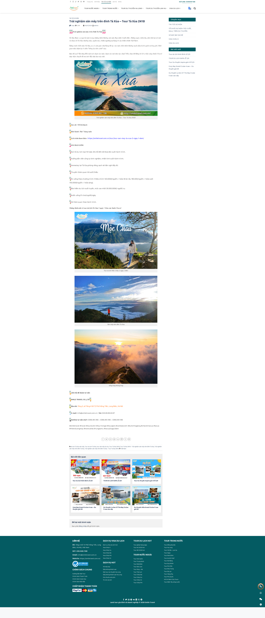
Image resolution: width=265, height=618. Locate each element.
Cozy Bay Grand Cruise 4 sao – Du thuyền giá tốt (181, 67)
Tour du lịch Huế (169, 558)
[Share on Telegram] (129, 439)
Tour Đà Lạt (167, 571)
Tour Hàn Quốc (138, 559)
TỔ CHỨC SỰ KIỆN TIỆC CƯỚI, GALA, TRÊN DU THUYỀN (180, 29)
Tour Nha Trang (169, 569)
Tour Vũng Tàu (168, 574)
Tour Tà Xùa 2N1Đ (114, 446)
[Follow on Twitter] (79, 1)
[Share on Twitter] (106, 439)
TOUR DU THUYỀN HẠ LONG (131, 8)
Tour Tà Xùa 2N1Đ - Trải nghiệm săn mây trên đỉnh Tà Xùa (137, 446)
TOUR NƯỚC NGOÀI (91, 8)
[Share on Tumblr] (125, 439)
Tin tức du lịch (107, 580)
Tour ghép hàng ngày (140, 545)
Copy (73, 25)
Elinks (120, 1)
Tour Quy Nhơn (168, 563)
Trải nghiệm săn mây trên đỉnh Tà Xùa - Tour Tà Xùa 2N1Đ (102, 448)
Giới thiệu (97, 1)
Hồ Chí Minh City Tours (171, 579)
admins (96, 25)
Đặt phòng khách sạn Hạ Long (112, 574)
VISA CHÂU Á (174, 39)
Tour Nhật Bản (138, 564)
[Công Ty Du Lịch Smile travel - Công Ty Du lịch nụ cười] (75, 8)
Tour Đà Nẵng (168, 561)
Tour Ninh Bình (168, 555)
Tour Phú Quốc (168, 576)
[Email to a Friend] (110, 439)
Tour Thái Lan (138, 572)
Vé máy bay (106, 566)
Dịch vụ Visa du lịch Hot (110, 545)
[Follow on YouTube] (84, 1)
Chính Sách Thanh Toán (79, 576)
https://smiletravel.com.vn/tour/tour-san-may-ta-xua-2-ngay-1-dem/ (116, 138)
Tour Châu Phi (138, 582)
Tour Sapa (167, 553)
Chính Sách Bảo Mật (78, 581)
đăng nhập (83, 526)
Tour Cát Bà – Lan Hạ (170, 550)
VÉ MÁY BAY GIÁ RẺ (176, 35)
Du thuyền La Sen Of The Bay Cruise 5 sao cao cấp (182, 74)
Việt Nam (123, 448)
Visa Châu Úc (107, 558)
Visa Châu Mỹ (107, 553)
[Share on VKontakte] (118, 439)
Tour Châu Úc (138, 580)
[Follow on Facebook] (71, 1)
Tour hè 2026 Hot (139, 547)
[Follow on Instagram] (73, 1)
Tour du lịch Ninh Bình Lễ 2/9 (179, 54)
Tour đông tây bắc (169, 545)
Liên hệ (115, 1)
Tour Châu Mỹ (138, 574)
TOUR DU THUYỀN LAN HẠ (156, 8)
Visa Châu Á (106, 547)
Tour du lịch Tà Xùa (90, 446)
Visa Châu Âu (107, 550)
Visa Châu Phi (107, 555)
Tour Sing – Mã (138, 569)
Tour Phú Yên (168, 566)
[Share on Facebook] (103, 439)
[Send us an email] (81, 1)
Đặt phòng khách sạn (109, 569)
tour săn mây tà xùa (103, 446)
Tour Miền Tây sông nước (172, 582)
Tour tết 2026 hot (139, 550)
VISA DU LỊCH (174, 8)
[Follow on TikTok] (76, 1)
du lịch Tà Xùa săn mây (77, 446)
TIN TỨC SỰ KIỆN (106, 1)
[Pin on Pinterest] (114, 439)
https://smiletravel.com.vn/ (90, 558)
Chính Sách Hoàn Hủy (79, 579)
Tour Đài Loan (138, 566)
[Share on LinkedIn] (121, 439)
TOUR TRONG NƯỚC (109, 8)
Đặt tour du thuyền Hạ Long (112, 572)
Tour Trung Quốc (139, 561)
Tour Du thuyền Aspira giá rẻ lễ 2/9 (181, 62)
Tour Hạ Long (168, 547)
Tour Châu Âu (138, 577)
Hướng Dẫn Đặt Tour (78, 573)
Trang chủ (90, 1)
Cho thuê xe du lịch (109, 577)
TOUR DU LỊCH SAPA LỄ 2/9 (179, 58)
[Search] (195, 8)
